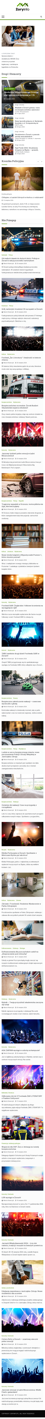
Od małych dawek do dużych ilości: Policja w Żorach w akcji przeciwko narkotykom (20, 259)
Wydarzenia (11, 354)
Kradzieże (5, 306)
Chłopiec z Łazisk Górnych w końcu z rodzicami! (22, 197)
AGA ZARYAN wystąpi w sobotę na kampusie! (21, 1050)
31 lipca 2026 (21, 113)
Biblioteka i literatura (8, 1093)
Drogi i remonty (9, 88)
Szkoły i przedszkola (8, 1288)
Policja (11, 255)
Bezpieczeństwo (7, 402)
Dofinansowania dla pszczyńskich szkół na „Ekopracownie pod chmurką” (20, 953)
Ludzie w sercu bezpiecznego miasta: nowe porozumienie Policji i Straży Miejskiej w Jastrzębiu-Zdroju (20, 754)
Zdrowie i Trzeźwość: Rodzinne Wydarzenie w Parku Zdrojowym (21, 905)
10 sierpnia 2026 (8, 200)
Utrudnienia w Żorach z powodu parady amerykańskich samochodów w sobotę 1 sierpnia (28, 137)
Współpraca (22, 749)
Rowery (15, 698)
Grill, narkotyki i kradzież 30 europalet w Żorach (22, 309)
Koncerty (4, 450)
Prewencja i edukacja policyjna (11, 1143)
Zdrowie (18, 900)
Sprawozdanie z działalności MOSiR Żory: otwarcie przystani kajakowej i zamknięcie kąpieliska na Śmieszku (10, 61)
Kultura (4, 354)
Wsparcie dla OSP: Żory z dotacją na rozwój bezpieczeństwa (20, 1148)
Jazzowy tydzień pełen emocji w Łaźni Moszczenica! (18, 454)
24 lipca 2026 (21, 153)
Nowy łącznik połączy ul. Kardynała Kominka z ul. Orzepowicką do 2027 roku (28, 123)
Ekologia (22, 948)
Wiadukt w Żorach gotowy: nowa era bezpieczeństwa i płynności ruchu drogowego (27, 110)
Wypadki (21, 501)
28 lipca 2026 (21, 140)
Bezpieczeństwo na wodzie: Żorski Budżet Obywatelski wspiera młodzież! (20, 407)
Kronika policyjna (7, 194)
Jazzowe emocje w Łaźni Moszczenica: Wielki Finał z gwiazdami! (21, 1391)
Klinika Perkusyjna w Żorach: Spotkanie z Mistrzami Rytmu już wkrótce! (19, 854)
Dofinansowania (6, 948)
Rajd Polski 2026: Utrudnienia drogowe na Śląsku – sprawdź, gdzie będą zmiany (26, 150)
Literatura (10, 551)
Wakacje (15, 802)
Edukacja (15, 948)
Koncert (4, 650)
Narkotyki (4, 255)
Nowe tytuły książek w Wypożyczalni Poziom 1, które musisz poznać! (22, 556)
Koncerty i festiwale (8, 1194)
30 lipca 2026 (21, 127)
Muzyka (4, 850)
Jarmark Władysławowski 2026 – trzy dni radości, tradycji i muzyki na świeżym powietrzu (22, 1244)
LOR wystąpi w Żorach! (11, 1197)
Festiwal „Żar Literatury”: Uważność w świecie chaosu (21, 359)
